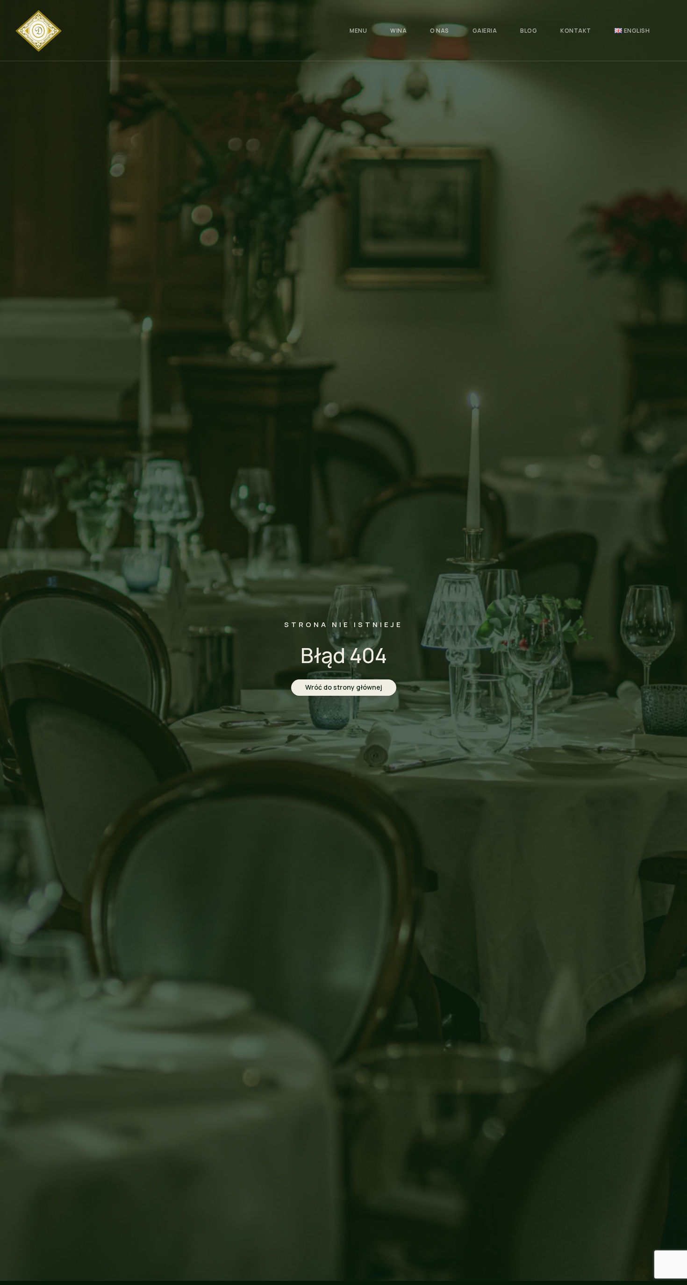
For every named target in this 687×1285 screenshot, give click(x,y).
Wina (398, 31)
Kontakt (575, 31)
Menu (358, 31)
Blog (528, 31)
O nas (439, 31)
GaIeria (484, 31)
